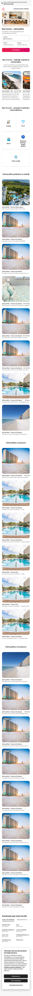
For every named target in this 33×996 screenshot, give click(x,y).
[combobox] (15, 39)
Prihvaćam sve (16, 976)
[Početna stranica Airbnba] (3, 8)
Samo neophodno (16, 980)
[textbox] (8, 45)
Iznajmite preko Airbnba (21, 9)
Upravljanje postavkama (16, 985)
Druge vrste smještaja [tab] (8, 919)
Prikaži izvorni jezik (8, 4)
